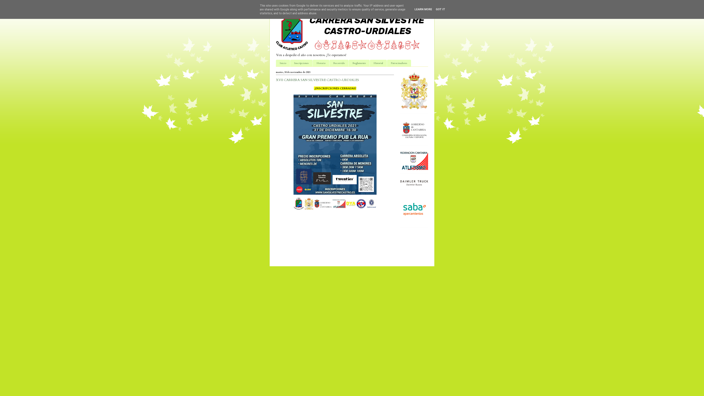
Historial (378, 63)
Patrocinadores (399, 63)
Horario (321, 63)
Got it (440, 9)
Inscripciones (301, 63)
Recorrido (339, 63)
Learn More (423, 9)
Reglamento (359, 63)
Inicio (283, 63)
